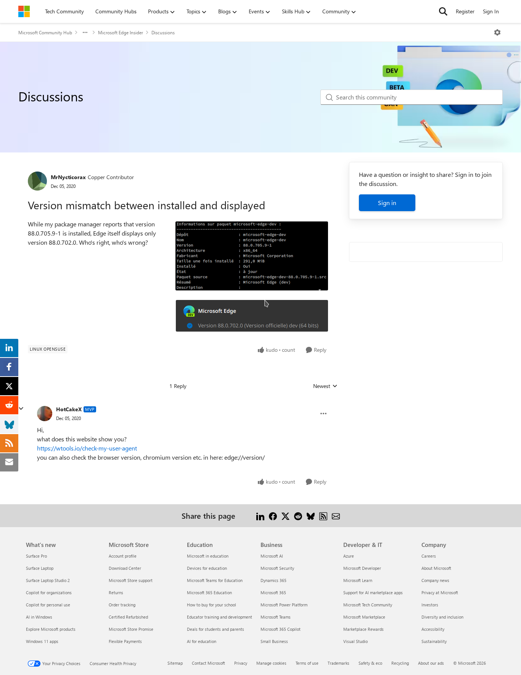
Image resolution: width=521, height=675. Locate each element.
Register (465, 11)
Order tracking (122, 605)
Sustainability (434, 641)
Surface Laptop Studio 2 (48, 580)
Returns (116, 592)
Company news (435, 580)
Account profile (123, 556)
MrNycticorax (68, 177)
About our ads (431, 663)
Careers (428, 556)
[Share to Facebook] (273, 515)
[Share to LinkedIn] (260, 515)
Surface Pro (36, 556)
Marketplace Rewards (363, 629)
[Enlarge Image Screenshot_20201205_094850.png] (252, 316)
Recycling (400, 663)
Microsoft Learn (357, 580)
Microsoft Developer (362, 568)
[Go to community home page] (24, 11)
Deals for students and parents (215, 629)
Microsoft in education (207, 556)
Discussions (163, 32)
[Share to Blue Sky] (311, 515)
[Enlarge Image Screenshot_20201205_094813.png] (251, 255)
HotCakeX (69, 409)
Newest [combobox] (325, 386)
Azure (348, 556)
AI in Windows (39, 617)
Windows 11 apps (42, 641)
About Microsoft (436, 568)
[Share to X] (285, 515)
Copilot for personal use (48, 605)
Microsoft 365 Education (209, 592)
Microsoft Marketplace (364, 617)
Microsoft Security (277, 568)
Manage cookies (271, 663)
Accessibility (432, 629)
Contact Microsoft (208, 663)
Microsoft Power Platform (283, 605)
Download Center (125, 568)
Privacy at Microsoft (439, 592)
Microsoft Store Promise (131, 629)
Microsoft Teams (275, 617)
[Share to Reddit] (298, 515)
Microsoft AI (271, 556)
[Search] (443, 11)
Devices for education (207, 568)
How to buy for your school (211, 605)
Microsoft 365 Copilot (280, 629)
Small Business (274, 641)
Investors (429, 605)
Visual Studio (355, 641)
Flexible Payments (125, 641)
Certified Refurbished (128, 617)
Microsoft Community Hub (45, 32)
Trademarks (338, 663)
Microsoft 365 (273, 592)
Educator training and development (219, 617)
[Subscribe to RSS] (323, 515)
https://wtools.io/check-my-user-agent (87, 448)
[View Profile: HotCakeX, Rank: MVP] (44, 413)
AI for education (201, 641)
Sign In (491, 11)
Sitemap (175, 663)
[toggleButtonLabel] (497, 32)
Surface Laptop (39, 568)
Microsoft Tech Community (367, 605)
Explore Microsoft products (51, 629)
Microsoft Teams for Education (215, 580)
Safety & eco (370, 663)
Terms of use (307, 663)
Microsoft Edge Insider (120, 32)
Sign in (387, 203)
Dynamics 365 (273, 580)
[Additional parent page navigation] (85, 32)
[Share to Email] (336, 515)
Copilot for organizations (49, 592)
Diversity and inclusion (442, 617)
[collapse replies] (21, 408)
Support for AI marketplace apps (373, 592)
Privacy (240, 663)
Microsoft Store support (131, 580)
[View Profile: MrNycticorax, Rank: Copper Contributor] (37, 181)
